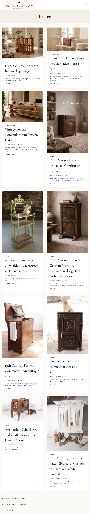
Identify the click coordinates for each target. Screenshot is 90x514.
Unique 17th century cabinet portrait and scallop (63, 366)
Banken (7, 125)
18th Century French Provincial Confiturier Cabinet (65, 165)
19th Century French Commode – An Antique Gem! (22, 370)
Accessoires (53, 54)
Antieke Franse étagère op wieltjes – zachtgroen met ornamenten (21, 265)
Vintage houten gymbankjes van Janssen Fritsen (21, 134)
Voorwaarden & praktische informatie (13, 498)
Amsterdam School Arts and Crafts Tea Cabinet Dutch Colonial (21, 434)
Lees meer (9, 84)
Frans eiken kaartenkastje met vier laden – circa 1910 (67, 63)
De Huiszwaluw (11, 75)
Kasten (7, 62)
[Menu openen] (86, 5)
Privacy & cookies (7, 510)
